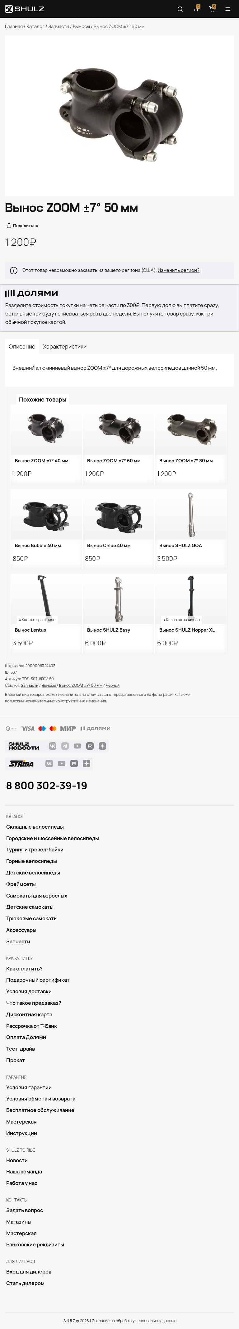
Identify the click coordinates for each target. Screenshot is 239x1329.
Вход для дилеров (28, 1271)
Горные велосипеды (31, 861)
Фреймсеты (21, 884)
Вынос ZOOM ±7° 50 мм (80, 685)
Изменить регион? (178, 270)
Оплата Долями (26, 1037)
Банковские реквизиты (35, 1244)
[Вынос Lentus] (46, 599)
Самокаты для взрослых (36, 895)
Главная (14, 26)
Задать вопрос (24, 1210)
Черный (113, 685)
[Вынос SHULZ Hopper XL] (191, 599)
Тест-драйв (20, 1048)
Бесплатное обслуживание (40, 1110)
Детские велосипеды (33, 872)
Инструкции (21, 1133)
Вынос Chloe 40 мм (109, 545)
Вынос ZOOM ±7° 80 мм (186, 461)
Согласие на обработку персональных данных (134, 1320)
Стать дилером (25, 1283)
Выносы (81, 26)
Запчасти (58, 26)
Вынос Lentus (30, 630)
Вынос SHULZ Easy (108, 630)
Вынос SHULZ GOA (180, 545)
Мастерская (21, 1121)
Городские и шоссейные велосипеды (52, 838)
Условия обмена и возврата (40, 1098)
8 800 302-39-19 (46, 785)
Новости (17, 1160)
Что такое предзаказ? (33, 1002)
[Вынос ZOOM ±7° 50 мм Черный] (119, 116)
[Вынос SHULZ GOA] (191, 514)
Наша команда (24, 1171)
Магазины (18, 1221)
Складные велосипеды (35, 826)
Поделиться (25, 226)
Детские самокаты (30, 906)
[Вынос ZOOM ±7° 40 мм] (46, 429)
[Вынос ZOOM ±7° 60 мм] (118, 429)
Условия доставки (29, 991)
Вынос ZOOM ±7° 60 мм (114, 461)
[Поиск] (180, 9)
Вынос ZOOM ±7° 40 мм (41, 461)
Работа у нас (21, 1183)
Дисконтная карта (29, 1014)
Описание (22, 346)
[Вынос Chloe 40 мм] (118, 514)
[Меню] (228, 9)
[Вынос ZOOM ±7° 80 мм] (191, 429)
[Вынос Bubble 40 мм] (46, 514)
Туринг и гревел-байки (34, 849)
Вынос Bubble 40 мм (38, 545)
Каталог (35, 26)
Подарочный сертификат (38, 979)
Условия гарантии (29, 1087)
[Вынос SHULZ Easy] (118, 599)
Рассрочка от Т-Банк (31, 1026)
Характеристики (65, 346)
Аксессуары (21, 930)
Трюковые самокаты (32, 918)
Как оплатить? (24, 968)
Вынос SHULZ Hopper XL (187, 630)
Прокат (15, 1060)
